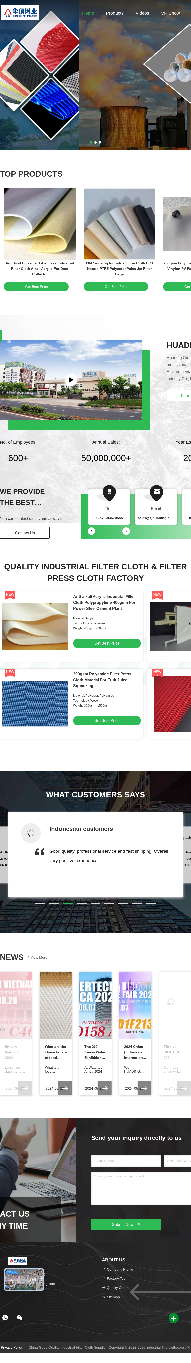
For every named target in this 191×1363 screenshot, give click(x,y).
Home (88, 13)
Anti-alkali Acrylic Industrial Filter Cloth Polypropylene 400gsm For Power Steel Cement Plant (104, 603)
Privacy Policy (12, 1347)
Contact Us (25, 533)
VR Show (170, 13)
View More (39, 957)
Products (115, 13)
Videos (142, 13)
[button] (40, 903)
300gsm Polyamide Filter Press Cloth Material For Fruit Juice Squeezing (102, 680)
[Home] (19, 12)
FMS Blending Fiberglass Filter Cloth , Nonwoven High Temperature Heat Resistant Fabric (39, 268)
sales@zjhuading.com (156, 518)
